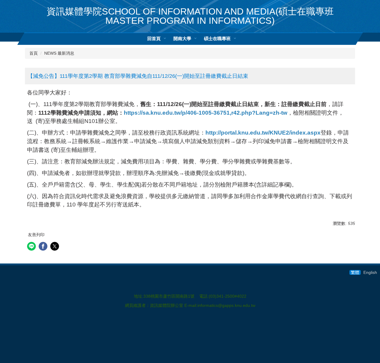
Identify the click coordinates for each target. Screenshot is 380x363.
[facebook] (44, 247)
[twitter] (55, 247)
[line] (32, 247)
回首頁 (154, 38)
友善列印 (36, 234)
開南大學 (182, 38)
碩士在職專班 (217, 38)
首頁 (33, 53)
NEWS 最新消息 (59, 53)
